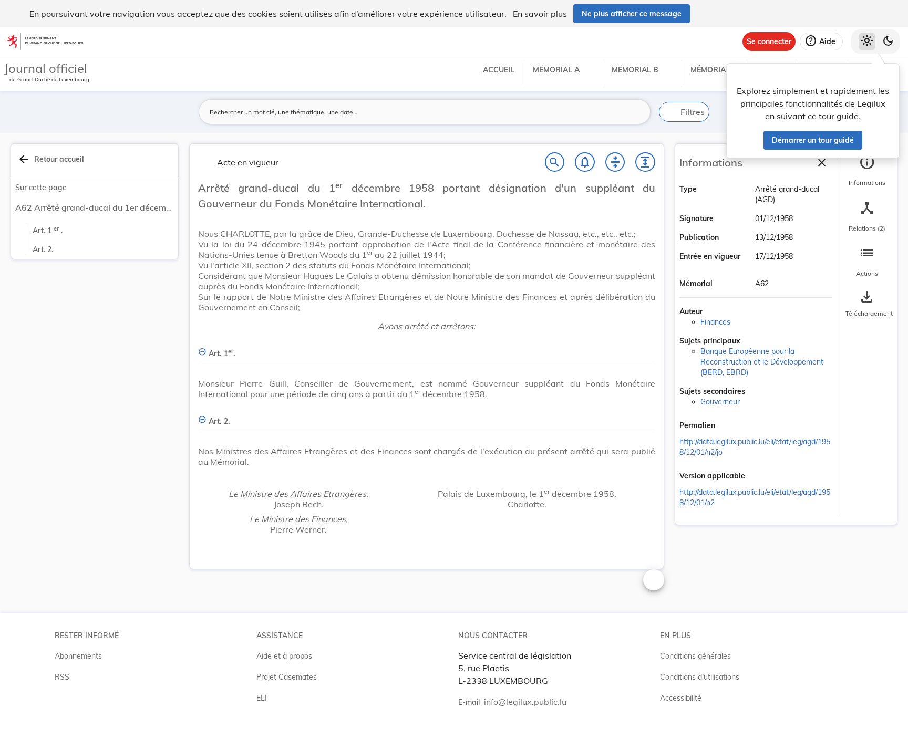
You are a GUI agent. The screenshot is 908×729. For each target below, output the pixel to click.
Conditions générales (695, 656)
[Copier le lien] (729, 425)
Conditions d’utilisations (699, 677)
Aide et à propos (284, 656)
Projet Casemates (286, 677)
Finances (715, 322)
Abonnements (78, 656)
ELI (261, 698)
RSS (62, 677)
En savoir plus (540, 13)
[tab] (867, 170)
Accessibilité (680, 698)
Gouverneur (720, 402)
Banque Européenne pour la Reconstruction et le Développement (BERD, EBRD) (761, 362)
